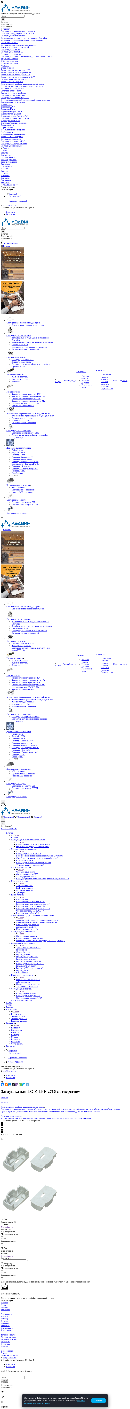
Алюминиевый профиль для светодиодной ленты (37, 920)
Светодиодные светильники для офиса (33, 844)
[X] (13, 1084)
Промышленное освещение (28, 980)
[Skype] (23, 1084)
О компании (6, 1314)
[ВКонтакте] (2, 1084)
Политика (5, 1344)
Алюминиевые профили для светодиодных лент (22, 1118)
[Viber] (16, 1084)
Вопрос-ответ (7, 1351)
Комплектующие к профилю (78, 1118)
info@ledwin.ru (9, 205)
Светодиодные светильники (28, 853)
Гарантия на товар (9, 1339)
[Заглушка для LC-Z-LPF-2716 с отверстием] (29, 1178)
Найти (4, 1380)
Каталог (14, 837)
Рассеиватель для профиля (54, 1118)
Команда (5, 1319)
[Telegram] (27, 1084)
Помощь (4, 1346)
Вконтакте (10, 212)
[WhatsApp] (20, 1084)
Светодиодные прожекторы (28, 936)
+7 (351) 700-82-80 (10, 185)
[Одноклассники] (6, 1084)
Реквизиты (5, 1342)
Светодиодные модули (26, 993)
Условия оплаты (8, 1335)
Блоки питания (22, 899)
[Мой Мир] (9, 1084)
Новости (5, 1316)
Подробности (7, 1227)
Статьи (4, 1353)
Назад (16, 835)
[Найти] (3, 19)
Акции (4, 1305)
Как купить (16, 1014)
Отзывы (4, 1321)
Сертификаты (7, 1328)
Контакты (5, 1326)
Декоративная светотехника (28, 947)
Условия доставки (9, 1337)
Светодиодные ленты (25, 872)
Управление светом (24, 886)
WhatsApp (10, 214)
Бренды (4, 1307)
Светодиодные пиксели (89, 1111)
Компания (15, 1028)
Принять (98, 1401)
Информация (6, 1330)
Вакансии (5, 1323)
